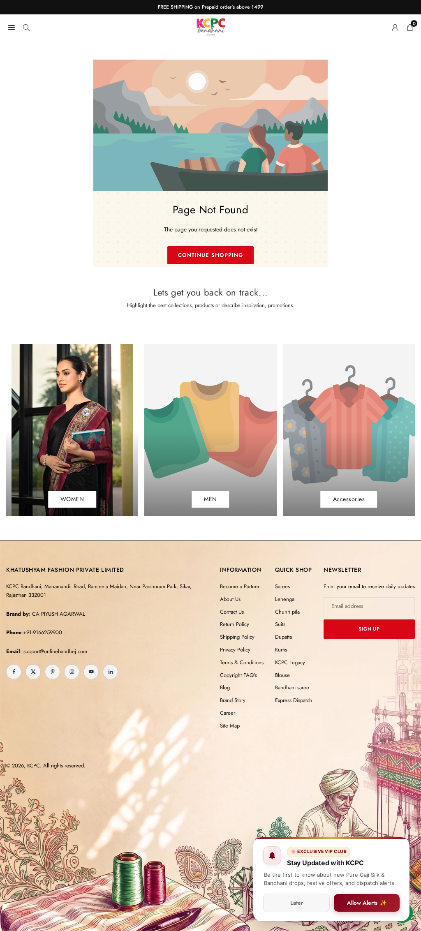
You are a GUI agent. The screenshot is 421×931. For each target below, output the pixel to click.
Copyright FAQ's (238, 675)
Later (296, 903)
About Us (230, 599)
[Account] (395, 26)
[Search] (26, 26)
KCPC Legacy (290, 662)
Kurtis (281, 650)
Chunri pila (287, 612)
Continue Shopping (210, 255)
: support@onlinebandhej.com (53, 651)
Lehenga (284, 599)
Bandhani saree (292, 687)
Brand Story (232, 700)
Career (227, 713)
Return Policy (234, 624)
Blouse (282, 675)
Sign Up (369, 629)
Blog (225, 687)
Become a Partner (239, 586)
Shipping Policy (237, 637)
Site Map (230, 726)
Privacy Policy (235, 650)
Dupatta (283, 637)
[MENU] (11, 26)
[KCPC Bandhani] (210, 25)
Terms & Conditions (242, 662)
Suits (280, 624)
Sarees (282, 586)
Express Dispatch (293, 700)
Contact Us (232, 612)
